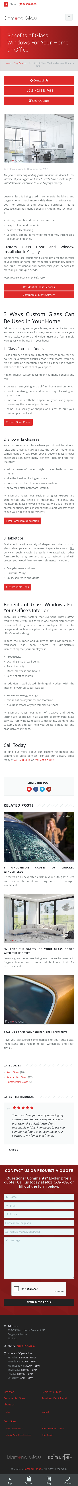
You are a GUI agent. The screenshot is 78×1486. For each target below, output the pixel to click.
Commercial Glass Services (39, 295)
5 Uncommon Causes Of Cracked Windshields (39, 869)
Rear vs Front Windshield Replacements (35, 1032)
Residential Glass (17, 1077)
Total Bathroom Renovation (22, 521)
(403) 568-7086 (27, 4)
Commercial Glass (17, 1082)
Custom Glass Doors (18, 422)
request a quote (44, 760)
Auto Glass (13, 1072)
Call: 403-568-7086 (41, 91)
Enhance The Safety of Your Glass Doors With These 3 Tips (39, 951)
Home (8, 63)
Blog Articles (20, 63)
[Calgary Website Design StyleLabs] (60, 1457)
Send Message (37, 1302)
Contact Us (40, 80)
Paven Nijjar (16, 169)
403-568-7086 (22, 760)
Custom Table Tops (17, 587)
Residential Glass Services (39, 287)
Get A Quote (40, 101)
